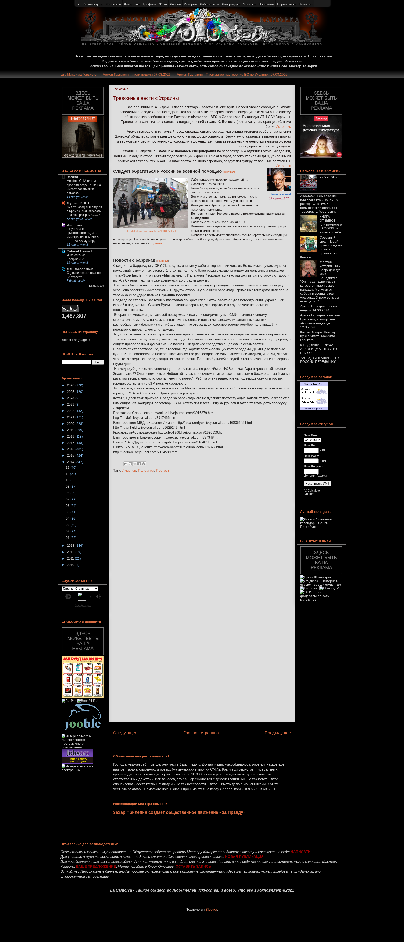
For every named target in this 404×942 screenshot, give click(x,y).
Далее (157, 243)
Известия (74, 225)
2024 (71, 398)
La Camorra (328, 176)
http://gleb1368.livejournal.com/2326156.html (191, 432)
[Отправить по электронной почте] (125, 463)
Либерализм (209, 4)
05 (68, 512)
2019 (71, 430)
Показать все (96, 285)
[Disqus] (202, 538)
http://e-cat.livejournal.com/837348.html (191, 437)
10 (68, 480)
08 (68, 493)
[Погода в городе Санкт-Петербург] (314, 409)
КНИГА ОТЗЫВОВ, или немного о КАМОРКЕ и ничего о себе (331, 224)
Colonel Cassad (79, 251)
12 (68, 467)
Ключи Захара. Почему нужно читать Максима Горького (63, 74)
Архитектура (92, 4)
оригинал (162, 261)
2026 (71, 385)
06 (68, 505)
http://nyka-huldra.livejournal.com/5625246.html (149, 427)
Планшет (306, 4)
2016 (71, 449)
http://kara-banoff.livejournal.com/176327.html (188, 447)
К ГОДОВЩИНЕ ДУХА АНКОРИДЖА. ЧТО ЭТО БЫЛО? (318, 349)
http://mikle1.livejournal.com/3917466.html (145, 418)
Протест (162, 470)
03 (68, 525)
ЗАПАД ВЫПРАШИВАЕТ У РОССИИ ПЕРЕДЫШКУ (320, 360)
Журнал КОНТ (78, 203)
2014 (71, 462)
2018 (71, 436)
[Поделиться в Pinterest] (143, 463)
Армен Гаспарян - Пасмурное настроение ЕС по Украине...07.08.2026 (243, 74)
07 (68, 499)
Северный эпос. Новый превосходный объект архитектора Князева (321, 247)
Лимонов (129, 470)
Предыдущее (278, 733)
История (190, 4)
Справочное (286, 4)
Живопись (113, 4)
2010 (71, 565)
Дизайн (175, 4)
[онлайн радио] (83, 607)
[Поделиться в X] (134, 463)
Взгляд (72, 177)
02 (68, 531)
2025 (71, 391)
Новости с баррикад (134, 260)
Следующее (125, 733)
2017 (71, 443)
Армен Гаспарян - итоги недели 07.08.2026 (148, 74)
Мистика (249, 4)
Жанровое (132, 4)
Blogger (211, 909)
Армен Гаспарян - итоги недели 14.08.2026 (318, 308)
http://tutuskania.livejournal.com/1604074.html (151, 231)
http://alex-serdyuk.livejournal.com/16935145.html (214, 423)
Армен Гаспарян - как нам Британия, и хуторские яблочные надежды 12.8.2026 (320, 321)
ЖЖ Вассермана (80, 269)
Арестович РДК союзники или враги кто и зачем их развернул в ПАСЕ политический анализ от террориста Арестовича (319, 203)
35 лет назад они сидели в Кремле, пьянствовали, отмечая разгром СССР (84, 211)
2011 (71, 558)
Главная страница (201, 733)
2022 (71, 411)
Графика (149, 4)
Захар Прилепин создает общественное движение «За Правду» (179, 812)
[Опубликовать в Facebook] (139, 463)
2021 (71, 417)
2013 (71, 545)
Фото (163, 4)
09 (68, 486)
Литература (231, 4)
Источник (283, 126)
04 (68, 518)
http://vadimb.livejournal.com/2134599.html (145, 452)
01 (68, 537)
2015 (71, 455)
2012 (71, 552)
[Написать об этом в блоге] (130, 463)
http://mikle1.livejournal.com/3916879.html (182, 413)
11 (68, 474)
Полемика (146, 470)
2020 (71, 423)
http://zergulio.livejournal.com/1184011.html (184, 442)
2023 (71, 404)
